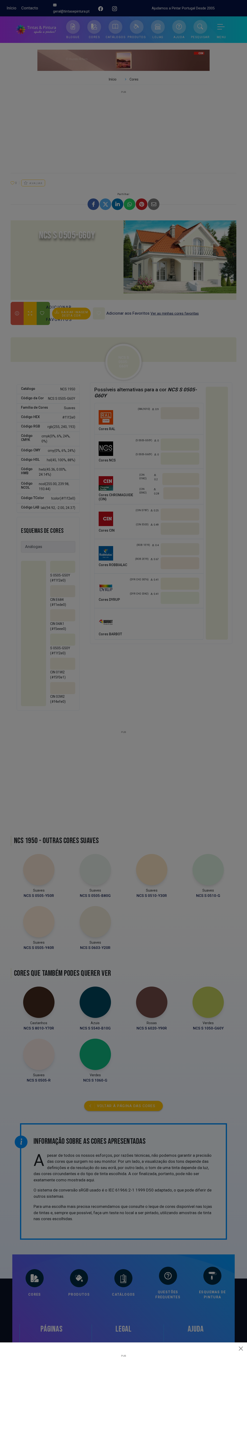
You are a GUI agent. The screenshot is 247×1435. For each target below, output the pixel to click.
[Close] (241, 1348)
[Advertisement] (123, 1391)
